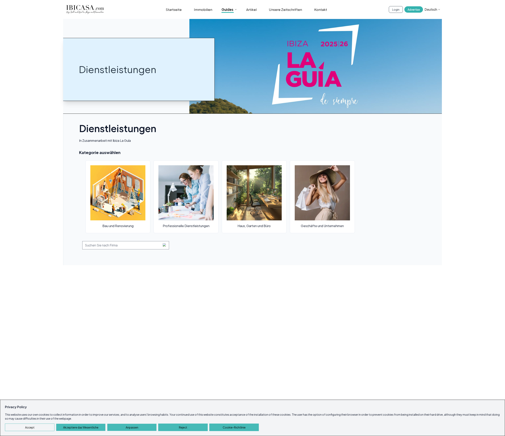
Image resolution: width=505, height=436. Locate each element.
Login (395, 9)
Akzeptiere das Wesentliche (80, 427)
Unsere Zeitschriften (285, 9)
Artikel (251, 9)
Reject (183, 427)
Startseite (174, 9)
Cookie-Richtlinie (234, 427)
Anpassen (132, 427)
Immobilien (203, 9)
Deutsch (431, 9)
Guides (227, 9)
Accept (30, 427)
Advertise (414, 9)
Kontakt (320, 9)
